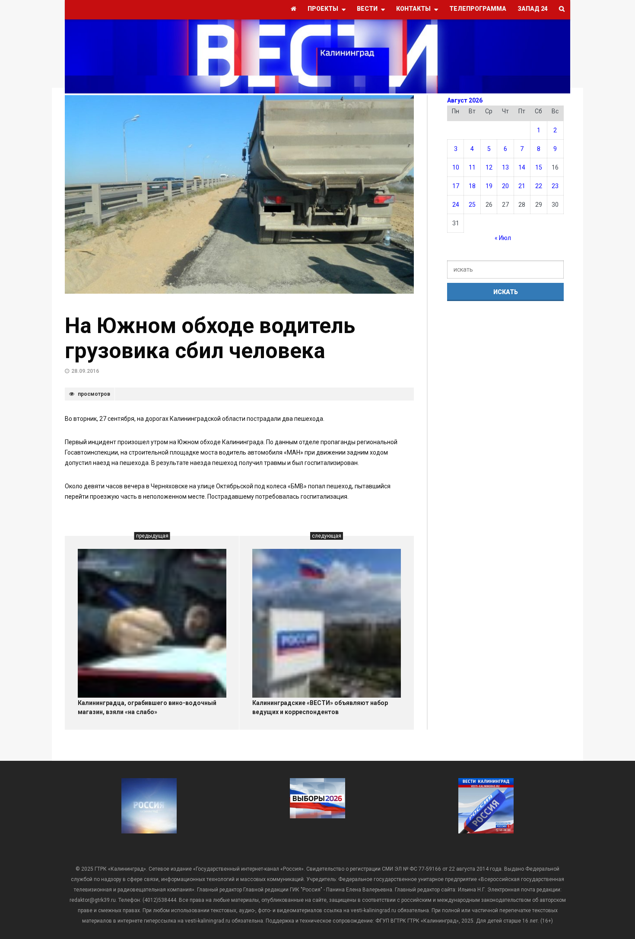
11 (472, 167)
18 (472, 186)
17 (455, 186)
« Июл (503, 237)
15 (538, 167)
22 (538, 186)
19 (489, 186)
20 (505, 186)
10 (455, 167)
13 (505, 167)
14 (521, 167)
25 (472, 204)
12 (489, 167)
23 (555, 186)
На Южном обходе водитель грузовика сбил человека (210, 338)
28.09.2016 (85, 371)
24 (455, 204)
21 (521, 186)
